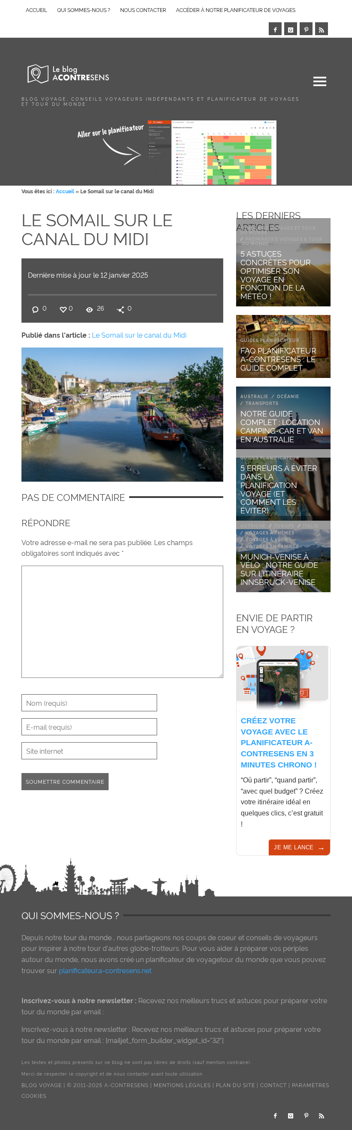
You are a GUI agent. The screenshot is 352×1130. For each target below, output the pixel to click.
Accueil (65, 191)
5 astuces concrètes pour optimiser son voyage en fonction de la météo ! (275, 274)
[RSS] (321, 28)
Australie (254, 396)
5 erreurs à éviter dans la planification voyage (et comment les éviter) (278, 488)
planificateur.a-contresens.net (105, 970)
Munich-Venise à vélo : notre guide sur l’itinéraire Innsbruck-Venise (279, 569)
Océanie (288, 396)
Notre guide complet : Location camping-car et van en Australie (281, 426)
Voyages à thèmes (270, 532)
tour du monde (88, 937)
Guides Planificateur (270, 340)
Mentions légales (182, 1084)
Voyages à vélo (267, 539)
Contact (273, 1084)
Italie (311, 525)
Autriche (253, 525)
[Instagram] (290, 28)
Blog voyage (41, 1084)
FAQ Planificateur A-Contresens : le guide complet (278, 358)
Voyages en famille (272, 546)
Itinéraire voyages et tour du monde (278, 230)
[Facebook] (275, 28)
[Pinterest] (306, 28)
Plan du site (235, 1084)
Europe (284, 525)
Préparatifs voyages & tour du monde (282, 241)
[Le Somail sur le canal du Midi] (122, 412)
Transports (262, 403)
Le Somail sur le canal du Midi (139, 334)
